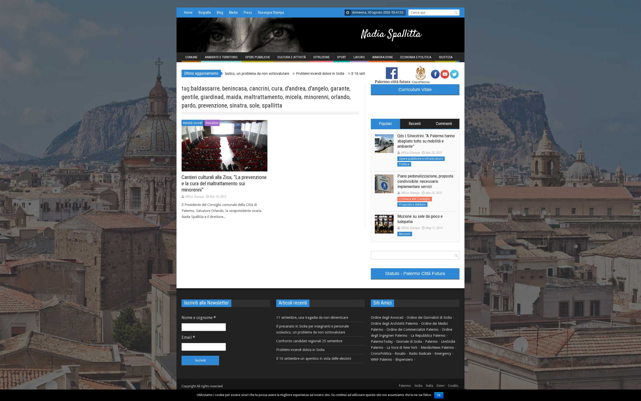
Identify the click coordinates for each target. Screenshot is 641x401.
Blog (220, 12)
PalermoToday (382, 342)
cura (276, 88)
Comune (191, 57)
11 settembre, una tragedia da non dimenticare (312, 318)
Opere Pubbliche (257, 57)
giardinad (212, 97)
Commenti (444, 123)
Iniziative (212, 123)
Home (188, 12)
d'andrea (295, 88)
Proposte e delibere (412, 204)
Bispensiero (404, 360)
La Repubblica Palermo (428, 336)
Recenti (415, 123)
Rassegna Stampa (271, 12)
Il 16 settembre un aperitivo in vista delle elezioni (353, 74)
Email (188, 337)
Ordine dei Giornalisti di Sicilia (429, 318)
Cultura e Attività (291, 57)
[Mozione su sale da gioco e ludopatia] (384, 224)
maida (233, 97)
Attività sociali (192, 123)
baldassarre (205, 88)
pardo (189, 105)
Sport (341, 57)
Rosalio (400, 354)
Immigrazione (382, 57)
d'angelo (318, 88)
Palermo (405, 386)
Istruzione (321, 57)
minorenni (316, 97)
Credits (453, 386)
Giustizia (446, 57)
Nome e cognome (199, 317)
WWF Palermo (381, 360)
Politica (404, 164)
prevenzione (212, 105)
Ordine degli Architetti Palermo (394, 324)
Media (233, 12)
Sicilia (418, 386)
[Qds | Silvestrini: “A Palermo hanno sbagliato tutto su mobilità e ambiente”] (384, 143)
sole (254, 105)
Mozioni (404, 234)
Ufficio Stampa (194, 196)
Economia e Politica (415, 57)
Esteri (440, 386)
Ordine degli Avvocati (387, 318)
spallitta (272, 105)
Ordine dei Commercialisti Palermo (413, 330)
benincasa (234, 88)
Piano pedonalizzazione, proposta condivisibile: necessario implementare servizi (425, 181)
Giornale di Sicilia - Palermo (417, 342)
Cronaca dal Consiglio (414, 199)
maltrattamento (263, 97)
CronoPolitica (381, 354)
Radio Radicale (420, 354)
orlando (340, 97)
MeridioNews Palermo (437, 348)
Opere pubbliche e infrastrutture (421, 158)
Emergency (442, 354)
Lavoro (359, 57)
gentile (190, 97)
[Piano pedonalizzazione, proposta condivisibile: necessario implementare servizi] (384, 183)
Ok (439, 395)
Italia (429, 386)
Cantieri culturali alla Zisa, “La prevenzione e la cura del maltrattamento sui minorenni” (224, 183)
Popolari (385, 123)
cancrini (259, 88)
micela (293, 97)
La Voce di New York (402, 348)
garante (340, 88)
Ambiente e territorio (221, 57)
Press (248, 12)
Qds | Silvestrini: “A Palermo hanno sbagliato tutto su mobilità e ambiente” (426, 141)
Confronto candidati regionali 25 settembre (309, 341)
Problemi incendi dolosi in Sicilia (284, 74)
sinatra (238, 105)
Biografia (205, 12)
